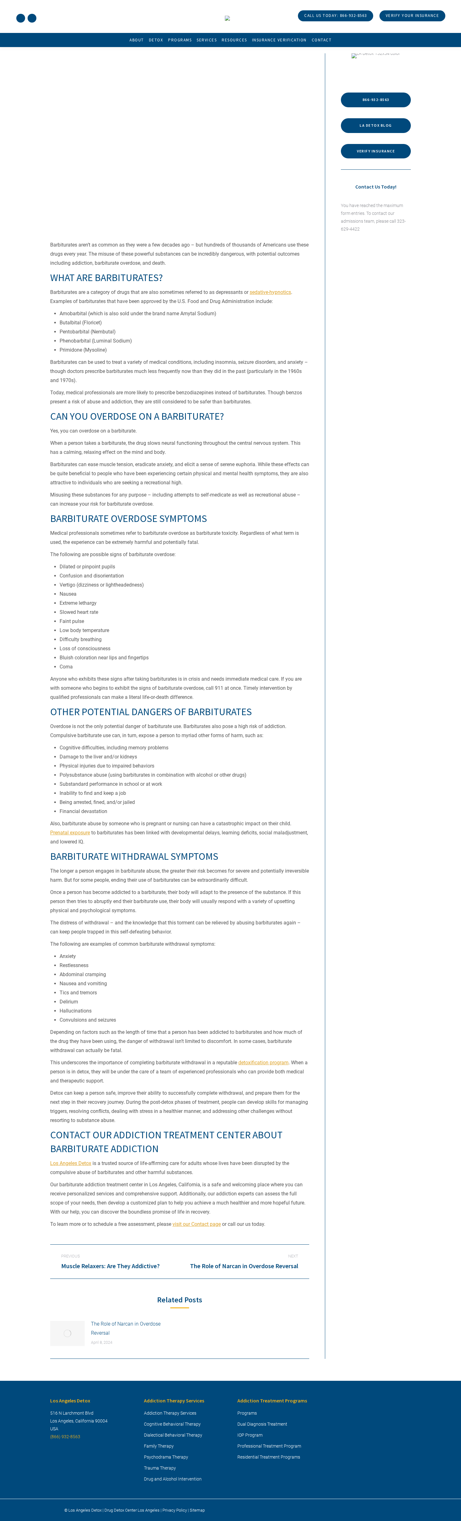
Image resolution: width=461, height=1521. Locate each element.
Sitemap (197, 1510)
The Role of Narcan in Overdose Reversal (126, 1328)
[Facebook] (20, 18)
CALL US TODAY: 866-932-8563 (335, 15)
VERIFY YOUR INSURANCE (412, 15)
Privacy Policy (174, 1510)
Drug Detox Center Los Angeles (132, 1510)
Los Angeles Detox (70, 1163)
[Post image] (67, 1333)
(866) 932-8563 (65, 1436)
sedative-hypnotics (270, 292)
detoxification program (263, 1063)
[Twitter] (32, 18)
